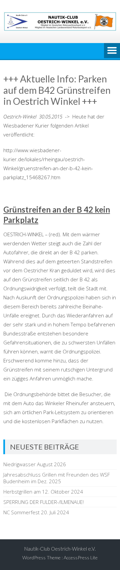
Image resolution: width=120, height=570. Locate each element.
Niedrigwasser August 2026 (34, 464)
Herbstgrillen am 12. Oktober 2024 (43, 491)
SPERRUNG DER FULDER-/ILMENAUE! (43, 502)
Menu (112, 51)
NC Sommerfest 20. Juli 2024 (36, 512)
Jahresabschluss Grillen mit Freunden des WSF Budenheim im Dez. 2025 (56, 478)
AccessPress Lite (81, 557)
